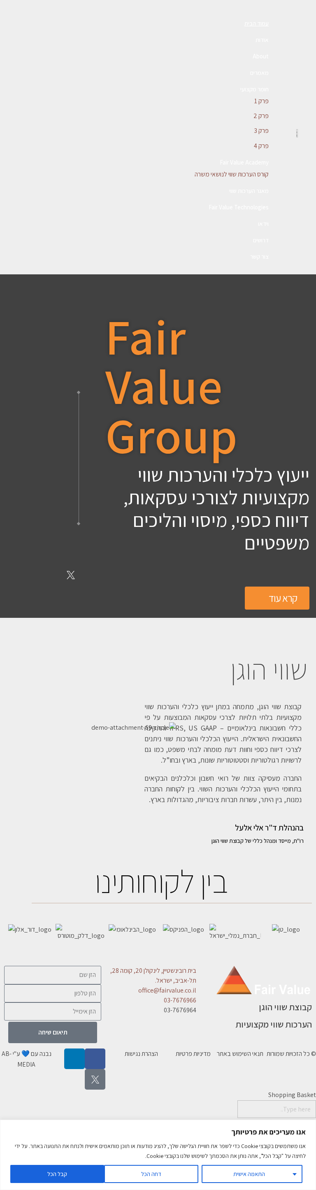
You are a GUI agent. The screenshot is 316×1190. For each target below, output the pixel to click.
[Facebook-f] (41, 547)
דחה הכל (151, 1174)
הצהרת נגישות (141, 1053)
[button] (12, 935)
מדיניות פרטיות (193, 1053)
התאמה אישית (249, 1174)
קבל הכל (57, 1174)
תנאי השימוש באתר (240, 1053)
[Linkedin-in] (71, 547)
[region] (158, 1155)
